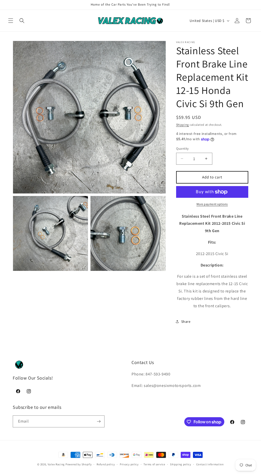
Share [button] (186, 321)
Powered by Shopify (79, 464)
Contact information (210, 464)
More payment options (212, 204)
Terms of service (154, 464)
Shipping (182, 125)
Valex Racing (56, 464)
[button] (10, 20)
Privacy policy (129, 464)
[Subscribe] (98, 421)
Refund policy (106, 464)
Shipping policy (180, 464)
